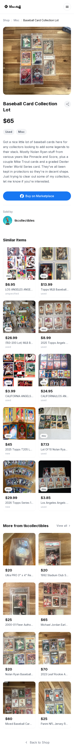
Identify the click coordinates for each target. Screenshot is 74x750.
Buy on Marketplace (39, 196)
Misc (16, 20)
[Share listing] (67, 104)
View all (62, 525)
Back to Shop (40, 742)
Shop (6, 20)
